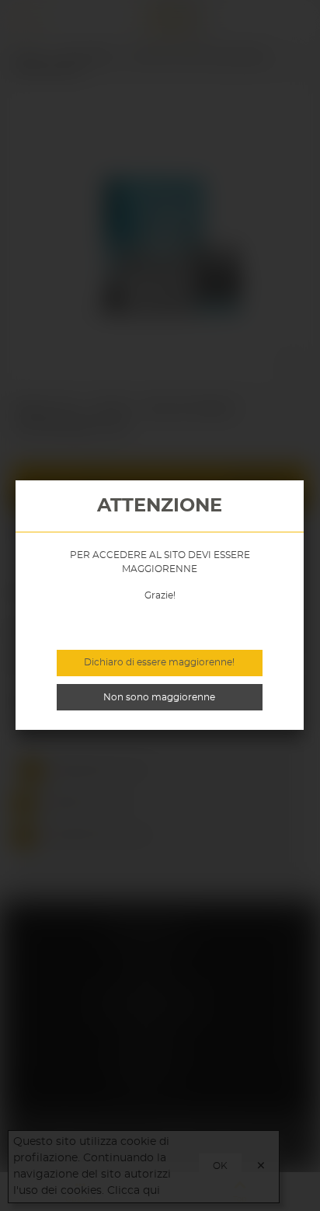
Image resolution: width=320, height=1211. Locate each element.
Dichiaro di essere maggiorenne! (159, 662)
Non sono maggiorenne (159, 697)
